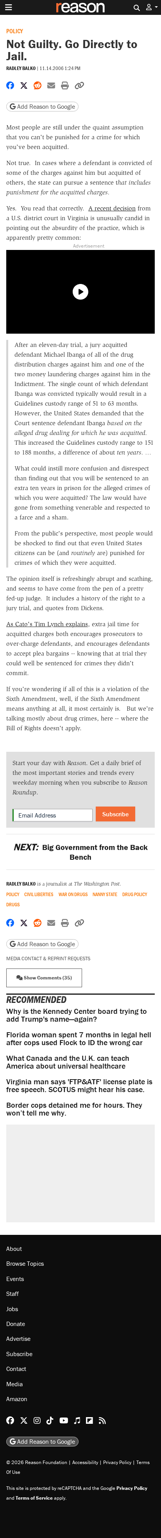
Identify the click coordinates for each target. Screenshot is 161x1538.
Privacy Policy (117, 1462)
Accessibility (85, 1462)
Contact (16, 1369)
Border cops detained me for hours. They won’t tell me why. (74, 1109)
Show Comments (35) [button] (47, 977)
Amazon (16, 1399)
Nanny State (105, 894)
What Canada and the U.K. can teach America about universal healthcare (67, 1062)
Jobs (12, 1309)
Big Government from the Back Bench (80, 852)
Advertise (18, 1338)
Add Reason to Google (45, 106)
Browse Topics (25, 1263)
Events (15, 1279)
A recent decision (112, 208)
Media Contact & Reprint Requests (48, 958)
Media (14, 1384)
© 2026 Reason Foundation (36, 1462)
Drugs (13, 904)
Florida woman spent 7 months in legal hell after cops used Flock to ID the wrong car (78, 1038)
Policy (14, 31)
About (14, 1248)
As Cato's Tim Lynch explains (47, 624)
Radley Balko (21, 68)
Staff (12, 1293)
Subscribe (115, 814)
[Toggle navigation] (8, 7)
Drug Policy (134, 894)
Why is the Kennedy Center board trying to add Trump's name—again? (76, 1015)
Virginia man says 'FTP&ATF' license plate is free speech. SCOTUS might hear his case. (79, 1085)
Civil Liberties (39, 894)
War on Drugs (73, 894)
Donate (15, 1324)
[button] (152, 7)
